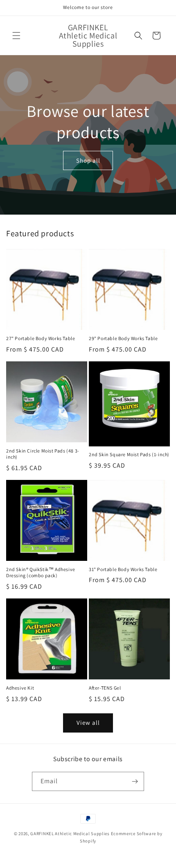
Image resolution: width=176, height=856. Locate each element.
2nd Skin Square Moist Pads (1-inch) (129, 454)
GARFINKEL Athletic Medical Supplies (70, 833)
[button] (16, 36)
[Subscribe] (135, 781)
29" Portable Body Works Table (123, 338)
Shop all (88, 160)
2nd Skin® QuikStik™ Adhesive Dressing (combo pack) (40, 572)
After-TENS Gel (105, 688)
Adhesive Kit (20, 688)
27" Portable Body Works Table (40, 338)
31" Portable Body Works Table (123, 569)
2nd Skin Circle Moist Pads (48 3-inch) (42, 454)
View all (88, 722)
